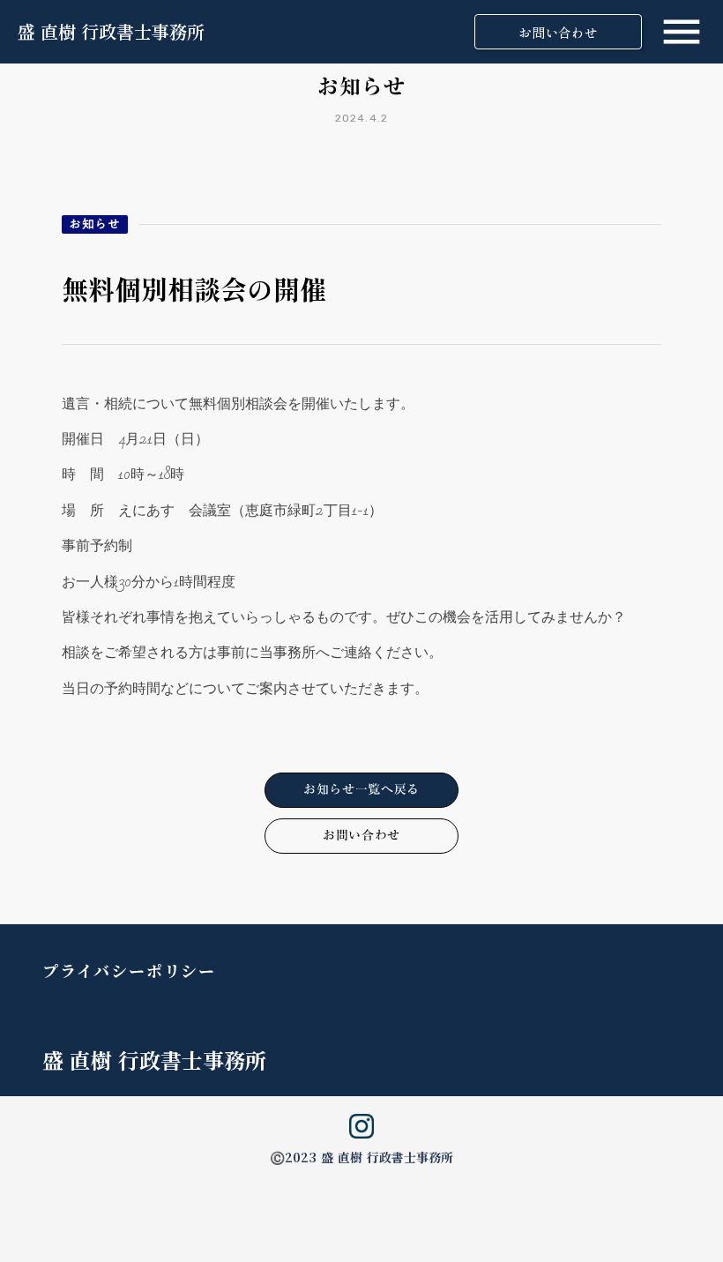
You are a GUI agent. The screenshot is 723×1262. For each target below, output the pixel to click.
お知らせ (95, 224)
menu (681, 32)
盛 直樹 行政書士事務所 (111, 31)
